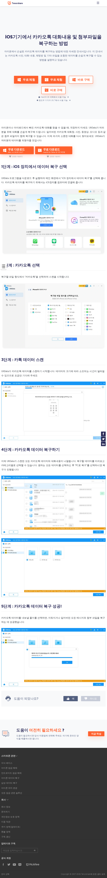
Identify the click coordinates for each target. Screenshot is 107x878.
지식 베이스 (7, 763)
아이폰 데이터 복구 (10, 778)
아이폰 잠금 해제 (9, 768)
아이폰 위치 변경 (9, 788)
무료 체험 (29, 80)
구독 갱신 (5, 836)
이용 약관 (5, 821)
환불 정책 (5, 831)
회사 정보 (5, 806)
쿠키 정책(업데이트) (10, 827)
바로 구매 (84, 80)
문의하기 (5, 811)
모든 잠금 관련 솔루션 (11, 793)
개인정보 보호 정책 (10, 816)
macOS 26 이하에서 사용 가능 (53, 97)
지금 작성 (96, 733)
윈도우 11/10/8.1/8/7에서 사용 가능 (53, 100)
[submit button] (34, 850)
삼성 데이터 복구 (9, 783)
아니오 (93, 698)
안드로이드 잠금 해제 (11, 773)
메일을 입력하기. (19, 850)
